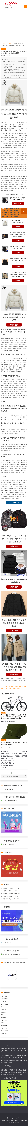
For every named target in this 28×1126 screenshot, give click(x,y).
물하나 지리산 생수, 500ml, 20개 (11, 899)
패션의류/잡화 (4, 1028)
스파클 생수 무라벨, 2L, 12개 (10, 891)
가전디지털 (4, 996)
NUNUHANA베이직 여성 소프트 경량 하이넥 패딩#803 (14, 62)
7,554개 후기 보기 (17, 203)
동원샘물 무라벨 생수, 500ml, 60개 (11, 893)
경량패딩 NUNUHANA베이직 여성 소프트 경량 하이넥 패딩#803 (15, 65)
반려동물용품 (4, 1004)
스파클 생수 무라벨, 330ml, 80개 (11, 896)
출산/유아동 (4, 1025)
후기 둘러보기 (14, 502)
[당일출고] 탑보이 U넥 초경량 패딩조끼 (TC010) (15, 70)
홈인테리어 (4, 1033)
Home (3, 43)
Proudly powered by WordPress (10, 1120)
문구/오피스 (4, 1001)
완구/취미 (3, 1017)
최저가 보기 (18, 226)
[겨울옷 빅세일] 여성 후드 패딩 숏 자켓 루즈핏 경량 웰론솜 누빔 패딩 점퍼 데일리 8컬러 (15, 76)
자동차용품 (4, 1020)
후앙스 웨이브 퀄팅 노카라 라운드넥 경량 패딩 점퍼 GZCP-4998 (14, 73)
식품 (2, 1014)
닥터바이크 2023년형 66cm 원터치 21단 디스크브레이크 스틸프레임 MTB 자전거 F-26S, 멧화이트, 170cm (14, 716)
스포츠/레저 (9, 43)
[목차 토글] (23, 59)
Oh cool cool (11, 4)
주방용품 (3, 1022)
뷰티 (2, 1006)
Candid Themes (15, 1122)
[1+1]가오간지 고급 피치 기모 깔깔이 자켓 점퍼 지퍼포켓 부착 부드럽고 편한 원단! (15, 68)
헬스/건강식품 (4, 1030)
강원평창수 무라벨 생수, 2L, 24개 (11, 888)
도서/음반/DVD (5, 998)
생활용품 (3, 1009)
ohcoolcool (12, 55)
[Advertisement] (14, 25)
